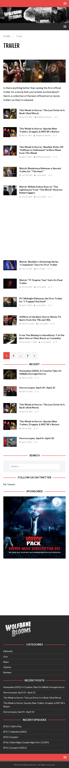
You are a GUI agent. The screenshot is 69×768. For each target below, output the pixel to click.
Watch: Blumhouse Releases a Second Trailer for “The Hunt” (40, 170)
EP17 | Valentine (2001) (15, 731)
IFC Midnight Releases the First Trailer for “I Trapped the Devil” (40, 300)
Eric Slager (41, 269)
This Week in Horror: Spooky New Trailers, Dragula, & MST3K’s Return (39, 130)
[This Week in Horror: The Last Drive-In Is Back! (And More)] (10, 408)
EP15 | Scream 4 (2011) (15, 747)
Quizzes (7, 667)
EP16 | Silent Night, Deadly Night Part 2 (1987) (26, 742)
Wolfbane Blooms (44, 117)
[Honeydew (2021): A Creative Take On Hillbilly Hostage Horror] (10, 374)
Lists (5, 656)
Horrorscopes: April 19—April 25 (37, 387)
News (6, 662)
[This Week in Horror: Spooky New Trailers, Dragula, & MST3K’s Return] (10, 425)
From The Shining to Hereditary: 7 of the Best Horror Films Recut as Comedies (41, 337)
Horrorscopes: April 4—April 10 (36, 438)
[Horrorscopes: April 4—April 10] (10, 442)
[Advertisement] (34, 230)
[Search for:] (35, 466)
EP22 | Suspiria (10, 737)
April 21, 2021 (27, 378)
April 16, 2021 (27, 117)
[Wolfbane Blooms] (34, 21)
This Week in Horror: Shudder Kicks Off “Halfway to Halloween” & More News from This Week (41, 149)
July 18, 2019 (27, 287)
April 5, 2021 (27, 442)
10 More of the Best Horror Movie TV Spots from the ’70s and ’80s (40, 318)
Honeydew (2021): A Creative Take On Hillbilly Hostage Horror (40, 372)
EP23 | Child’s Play (12, 726)
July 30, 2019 (27, 175)
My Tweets (9, 484)
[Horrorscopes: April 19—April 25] (10, 391)
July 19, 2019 (27, 269)
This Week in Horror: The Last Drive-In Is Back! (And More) (32, 697)
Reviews (7, 672)
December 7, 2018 (29, 342)
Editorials (8, 651)
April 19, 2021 (27, 391)
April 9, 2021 (27, 135)
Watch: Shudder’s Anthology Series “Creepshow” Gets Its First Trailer (38, 263)
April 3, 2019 (27, 305)
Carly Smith (41, 175)
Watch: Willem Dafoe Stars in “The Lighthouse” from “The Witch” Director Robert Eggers (41, 189)
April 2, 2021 (27, 157)
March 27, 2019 (28, 324)
